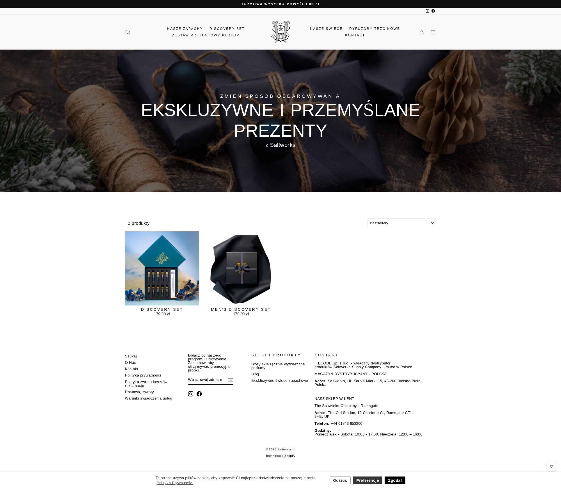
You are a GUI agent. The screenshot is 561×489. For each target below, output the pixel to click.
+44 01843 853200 (345, 423)
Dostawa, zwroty (139, 392)
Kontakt (355, 35)
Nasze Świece (326, 28)
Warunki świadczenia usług (148, 398)
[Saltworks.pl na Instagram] (190, 393)
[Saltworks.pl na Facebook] (199, 393)
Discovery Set (227, 28)
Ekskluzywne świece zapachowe (279, 380)
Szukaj (131, 356)
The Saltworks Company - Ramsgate (346, 406)
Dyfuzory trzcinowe (374, 28)
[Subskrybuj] (230, 380)
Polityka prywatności (143, 375)
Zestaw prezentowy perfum (206, 35)
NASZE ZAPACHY (185, 28)
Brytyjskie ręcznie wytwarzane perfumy (278, 366)
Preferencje (367, 480)
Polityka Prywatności (175, 483)
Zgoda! (395, 480)
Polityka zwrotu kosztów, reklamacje (146, 384)
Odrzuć (340, 480)
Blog (255, 374)
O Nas (130, 363)
